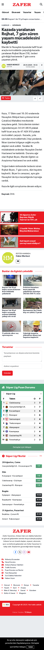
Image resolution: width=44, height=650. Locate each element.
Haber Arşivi (10, 578)
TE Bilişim (28, 612)
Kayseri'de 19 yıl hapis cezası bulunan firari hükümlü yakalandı (22, 19)
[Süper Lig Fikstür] (41, 456)
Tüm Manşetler (11, 573)
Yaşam (37, 12)
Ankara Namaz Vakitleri (14, 565)
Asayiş (23, 588)
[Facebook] (15, 552)
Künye (26, 585)
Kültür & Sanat (9, 593)
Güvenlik (16, 25)
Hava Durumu (10, 562)
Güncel (5, 12)
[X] (20, 552)
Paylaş (7, 98)
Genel (22, 590)
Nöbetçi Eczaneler (12, 559)
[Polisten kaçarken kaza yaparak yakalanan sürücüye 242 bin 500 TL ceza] (32, 280)
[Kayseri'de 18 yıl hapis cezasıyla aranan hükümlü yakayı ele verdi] (11, 303)
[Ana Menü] (3, 5)
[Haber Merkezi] (8, 258)
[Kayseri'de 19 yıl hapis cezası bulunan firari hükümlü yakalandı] (11, 280)
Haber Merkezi (23, 256)
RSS (7, 605)
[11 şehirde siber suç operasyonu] (11, 326)
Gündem (32, 590)
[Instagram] (24, 552)
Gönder (7, 373)
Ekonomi (16, 12)
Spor (15, 588)
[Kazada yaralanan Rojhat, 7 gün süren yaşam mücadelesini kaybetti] (22, 82)
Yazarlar (27, 12)
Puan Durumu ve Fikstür (14, 570)
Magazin (22, 593)
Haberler (5, 25)
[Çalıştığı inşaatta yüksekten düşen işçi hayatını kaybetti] (32, 326)
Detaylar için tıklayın (22, 447)
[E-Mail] (18, 261)
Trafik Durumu (10, 567)
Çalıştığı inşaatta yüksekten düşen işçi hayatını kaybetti (32, 335)
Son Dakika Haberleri (13, 576)
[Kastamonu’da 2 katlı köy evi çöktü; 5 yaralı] (32, 303)
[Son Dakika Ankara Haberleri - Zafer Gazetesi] (22, 5)
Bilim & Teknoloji (10, 590)
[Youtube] (29, 552)
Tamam (30, 647)
